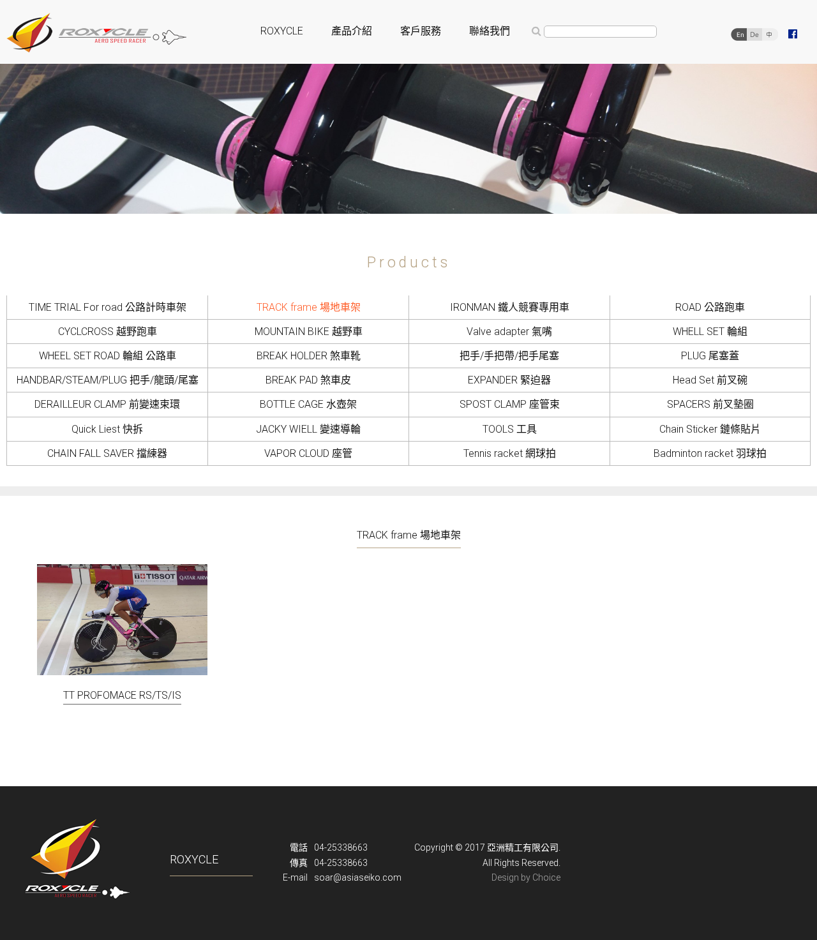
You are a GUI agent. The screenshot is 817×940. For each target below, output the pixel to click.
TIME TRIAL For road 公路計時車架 (107, 307)
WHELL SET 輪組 (710, 331)
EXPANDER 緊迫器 (509, 380)
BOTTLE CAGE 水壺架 (308, 404)
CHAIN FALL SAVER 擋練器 (107, 453)
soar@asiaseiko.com (357, 877)
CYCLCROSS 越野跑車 (107, 331)
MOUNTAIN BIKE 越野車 (309, 331)
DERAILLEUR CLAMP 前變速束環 (107, 404)
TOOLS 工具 (510, 429)
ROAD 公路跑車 (710, 307)
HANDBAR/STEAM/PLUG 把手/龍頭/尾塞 (108, 380)
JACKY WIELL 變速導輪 (308, 429)
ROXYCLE (281, 31)
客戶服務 (420, 31)
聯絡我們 (489, 31)
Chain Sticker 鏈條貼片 (710, 429)
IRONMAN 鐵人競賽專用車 (509, 307)
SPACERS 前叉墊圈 (710, 404)
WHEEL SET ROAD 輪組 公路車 (107, 356)
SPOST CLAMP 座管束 (510, 404)
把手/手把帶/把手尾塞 (509, 356)
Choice (546, 877)
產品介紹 (351, 31)
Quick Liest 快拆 (107, 429)
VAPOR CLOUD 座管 (308, 453)
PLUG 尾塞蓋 (710, 356)
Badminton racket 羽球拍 (710, 453)
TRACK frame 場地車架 (309, 307)
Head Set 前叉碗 (710, 380)
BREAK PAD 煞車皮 (308, 380)
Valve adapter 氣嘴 (509, 331)
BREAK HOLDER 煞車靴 (309, 356)
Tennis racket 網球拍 (509, 453)
